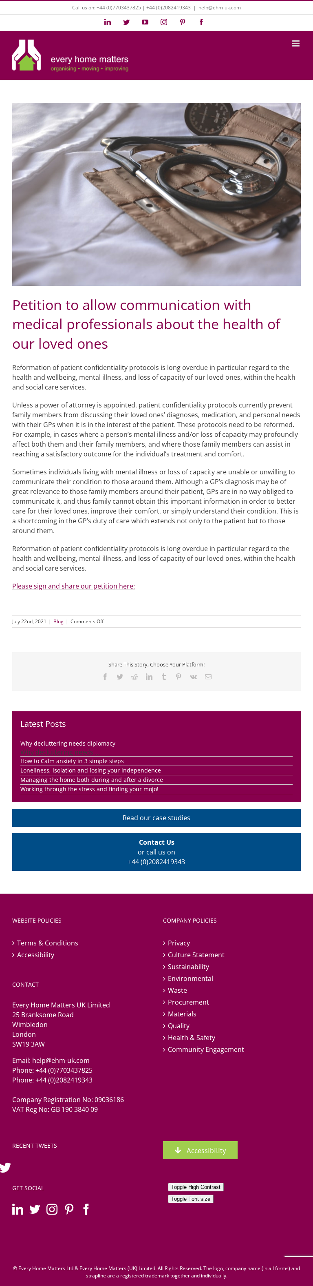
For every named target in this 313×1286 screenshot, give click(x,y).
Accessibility (35, 954)
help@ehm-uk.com (219, 7)
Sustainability (188, 966)
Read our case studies (156, 817)
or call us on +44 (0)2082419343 (156, 852)
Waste (177, 990)
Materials (182, 1013)
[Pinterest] (69, 1209)
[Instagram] (51, 1209)
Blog (58, 621)
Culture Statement (196, 954)
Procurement (188, 1002)
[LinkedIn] (17, 1209)
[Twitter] (34, 1209)
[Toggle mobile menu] (296, 43)
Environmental (190, 978)
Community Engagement (206, 1049)
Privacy (179, 942)
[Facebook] (86, 1209)
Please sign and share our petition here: (73, 586)
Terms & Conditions (47, 942)
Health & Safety (191, 1037)
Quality (179, 1025)
